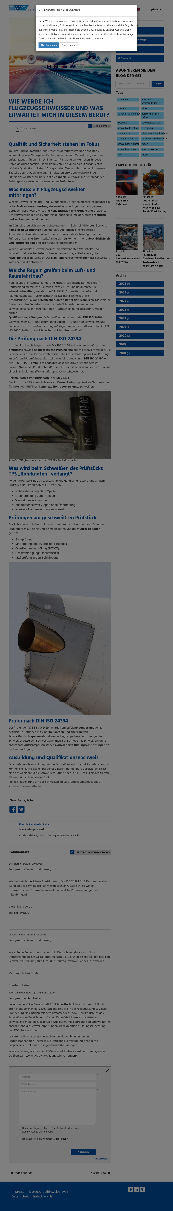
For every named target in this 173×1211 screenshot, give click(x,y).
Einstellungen (69, 45)
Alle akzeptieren (49, 45)
